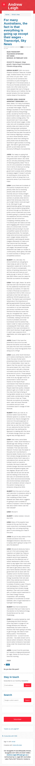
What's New (16, 14)
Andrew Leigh (15, 6)
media (7, 664)
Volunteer (17, 719)
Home (7, 14)
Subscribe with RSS (10, 736)
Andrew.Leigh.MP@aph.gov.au (17, 755)
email (13, 741)
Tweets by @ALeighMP (11, 729)
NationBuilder (17, 745)
